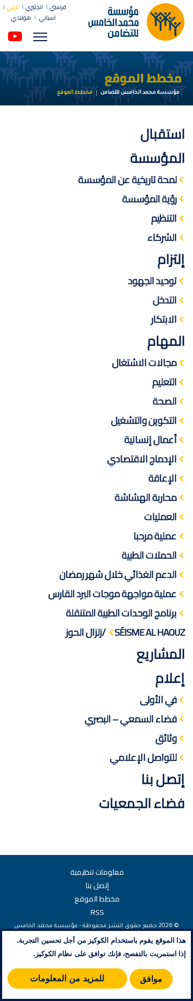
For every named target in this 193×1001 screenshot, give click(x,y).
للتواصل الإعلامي (143, 757)
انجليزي (34, 7)
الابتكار (164, 319)
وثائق (166, 738)
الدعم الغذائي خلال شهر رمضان (118, 574)
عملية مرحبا (155, 536)
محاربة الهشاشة (146, 497)
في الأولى (158, 699)
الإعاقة (163, 478)
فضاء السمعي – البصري (131, 719)
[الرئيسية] (136, 21)
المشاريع (161, 653)
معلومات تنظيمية (97, 872)
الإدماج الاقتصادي (142, 459)
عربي (13, 7)
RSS (97, 912)
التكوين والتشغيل (144, 420)
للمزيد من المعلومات (67, 978)
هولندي (21, 18)
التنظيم (164, 218)
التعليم (164, 382)
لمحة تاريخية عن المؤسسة (127, 179)
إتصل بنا (163, 778)
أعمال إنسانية (150, 439)
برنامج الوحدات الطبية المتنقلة (121, 613)
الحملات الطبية (149, 555)
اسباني (47, 18)
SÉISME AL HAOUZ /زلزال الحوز (125, 632)
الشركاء (162, 237)
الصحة (165, 401)
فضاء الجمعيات (142, 802)
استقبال (162, 133)
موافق (151, 979)
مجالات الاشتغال (144, 362)
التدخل (165, 300)
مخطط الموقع (97, 899)
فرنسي (58, 7)
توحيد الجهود (152, 280)
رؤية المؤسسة (149, 199)
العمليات (160, 516)
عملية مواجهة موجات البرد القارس (112, 593)
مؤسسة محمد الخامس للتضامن (140, 93)
